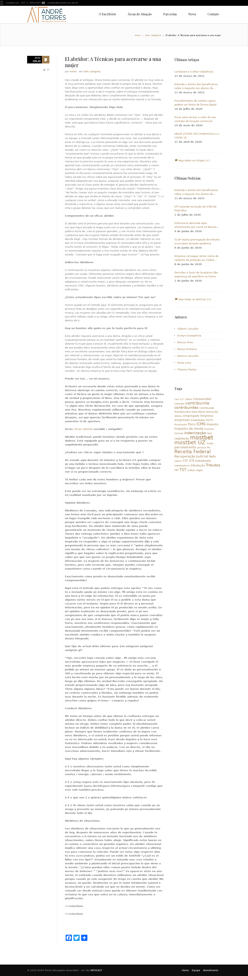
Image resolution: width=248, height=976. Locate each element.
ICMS (201, 424)
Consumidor (202, 399)
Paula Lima (184, 362)
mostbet (201, 437)
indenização (195, 433)
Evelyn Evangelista (189, 335)
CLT (182, 399)
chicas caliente (83, 429)
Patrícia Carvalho (188, 355)
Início (137, 35)
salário (178, 461)
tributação (198, 465)
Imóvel (178, 433)
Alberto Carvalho (187, 328)
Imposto (212, 424)
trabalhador (203, 460)
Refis (212, 456)
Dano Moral (198, 412)
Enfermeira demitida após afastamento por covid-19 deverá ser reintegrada (195, 225)
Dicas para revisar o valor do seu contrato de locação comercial (195, 119)
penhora (201, 447)
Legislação (181, 438)
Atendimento (210, 970)
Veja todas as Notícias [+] (194, 299)
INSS (209, 433)
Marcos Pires (185, 342)
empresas (182, 420)
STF (185, 460)
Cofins (188, 399)
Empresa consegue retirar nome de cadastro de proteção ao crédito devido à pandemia (196, 258)
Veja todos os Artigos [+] (193, 160)
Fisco (191, 424)
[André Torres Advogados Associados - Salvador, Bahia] (46, 14)
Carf (176, 399)
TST (182, 470)
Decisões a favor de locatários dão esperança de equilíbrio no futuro (196, 274)
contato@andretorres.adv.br (62, 3)
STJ (191, 460)
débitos (178, 416)
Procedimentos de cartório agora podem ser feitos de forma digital (195, 102)
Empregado (191, 415)
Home (185, 970)
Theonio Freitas (186, 369)
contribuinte (197, 403)
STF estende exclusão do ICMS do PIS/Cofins (195, 208)
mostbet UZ (190, 442)
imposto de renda (188, 429)
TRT (176, 470)
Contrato (179, 403)
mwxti (73, 71)
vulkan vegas (195, 470)
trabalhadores (182, 465)
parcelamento (185, 447)
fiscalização (180, 424)
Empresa (206, 415)
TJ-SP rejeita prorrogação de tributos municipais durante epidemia (197, 241)
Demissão (212, 411)
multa (210, 443)
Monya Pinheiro (187, 349)
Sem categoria (153, 35)
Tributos (213, 465)
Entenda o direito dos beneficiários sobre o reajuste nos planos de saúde (196, 86)
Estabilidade (198, 420)
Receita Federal (192, 451)
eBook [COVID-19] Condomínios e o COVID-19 (196, 135)
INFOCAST (96, 970)
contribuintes (186, 407)
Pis (208, 447)
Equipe (196, 970)
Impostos (209, 429)
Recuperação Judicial (191, 456)
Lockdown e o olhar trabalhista (193, 71)
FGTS (209, 420)
